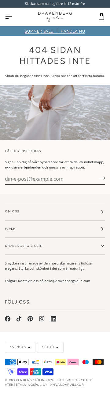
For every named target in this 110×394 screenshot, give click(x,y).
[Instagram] (42, 318)
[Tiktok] (18, 318)
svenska (18, 347)
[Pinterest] (30, 318)
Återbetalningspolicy (26, 385)
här (63, 75)
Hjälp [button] (10, 229)
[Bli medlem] (100, 178)
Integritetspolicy (74, 380)
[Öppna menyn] (14, 17)
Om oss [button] (12, 211)
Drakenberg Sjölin (27, 380)
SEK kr (48, 347)
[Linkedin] (53, 318)
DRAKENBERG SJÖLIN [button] (24, 246)
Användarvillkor (67, 385)
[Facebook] (7, 318)
